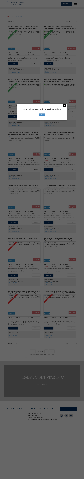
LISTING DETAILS (13, 63)
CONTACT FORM (68, 409)
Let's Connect (42, 384)
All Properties (10, 17)
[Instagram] (61, 415)
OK (42, 115)
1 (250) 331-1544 (13, 71)
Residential (19, 17)
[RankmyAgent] (71, 415)
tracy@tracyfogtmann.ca (15, 72)
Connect (66, 3)
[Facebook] (66, 415)
